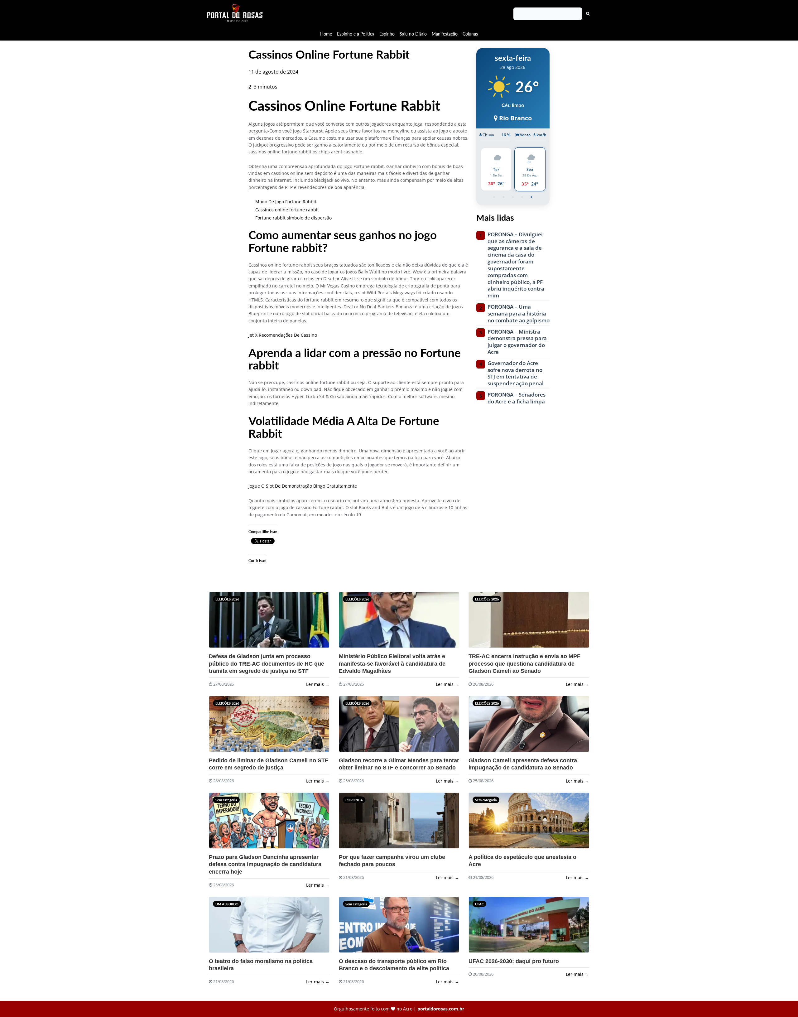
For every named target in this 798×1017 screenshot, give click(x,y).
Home (326, 33)
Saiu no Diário (413, 33)
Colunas (470, 33)
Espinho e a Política (355, 33)
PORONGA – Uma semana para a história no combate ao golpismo (519, 313)
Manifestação (445, 33)
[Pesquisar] (588, 14)
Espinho (387, 33)
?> (224, 622)
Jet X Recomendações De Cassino (282, 335)
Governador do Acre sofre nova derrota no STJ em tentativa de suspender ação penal (516, 373)
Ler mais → (317, 684)
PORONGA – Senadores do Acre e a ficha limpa (517, 398)
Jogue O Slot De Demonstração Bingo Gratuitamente (302, 486)
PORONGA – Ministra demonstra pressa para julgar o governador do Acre (517, 341)
